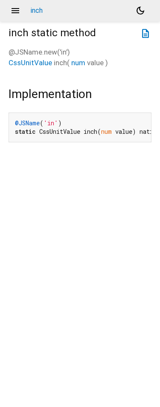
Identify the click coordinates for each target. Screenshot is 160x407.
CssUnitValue (30, 62)
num (78, 62)
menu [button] (15, 11)
